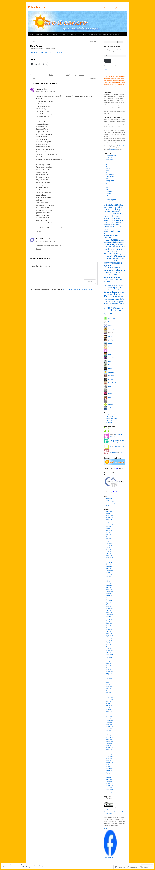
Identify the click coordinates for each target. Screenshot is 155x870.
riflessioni (110, 258)
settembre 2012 (109, 660)
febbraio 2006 (109, 777)
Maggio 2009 (109, 734)
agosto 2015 (109, 597)
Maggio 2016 (109, 580)
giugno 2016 (109, 578)
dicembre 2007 (109, 757)
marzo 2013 (108, 648)
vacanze (106, 275)
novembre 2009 (109, 722)
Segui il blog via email (112, 46)
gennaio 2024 (109, 511)
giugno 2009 (109, 732)
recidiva (107, 255)
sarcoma (120, 258)
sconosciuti (107, 261)
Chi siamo (47, 34)
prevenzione (116, 251)
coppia (123, 214)
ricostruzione (121, 256)
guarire (107, 237)
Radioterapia (109, 191)
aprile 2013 (108, 646)
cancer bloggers (116, 209)
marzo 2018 (108, 551)
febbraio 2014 (109, 629)
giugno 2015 (109, 601)
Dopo (107, 172)
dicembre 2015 (109, 589)
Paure (107, 187)
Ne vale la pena (109, 416)
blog (106, 209)
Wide (67, 75)
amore (106, 207)
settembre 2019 (109, 528)
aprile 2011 (108, 690)
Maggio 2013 (109, 644)
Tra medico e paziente (111, 199)
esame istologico (112, 222)
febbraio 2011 (109, 694)
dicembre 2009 (109, 720)
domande (107, 220)
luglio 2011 (108, 684)
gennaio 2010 (109, 718)
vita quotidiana (112, 277)
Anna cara (94, 41)
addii (105, 205)
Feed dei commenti (110, 504)
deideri (117, 216)
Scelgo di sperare (110, 420)
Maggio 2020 (109, 519)
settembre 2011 (109, 680)
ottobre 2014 (109, 616)
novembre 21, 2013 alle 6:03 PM (45, 91)
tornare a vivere (112, 267)
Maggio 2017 (109, 564)
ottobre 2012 (109, 658)
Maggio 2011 (109, 688)
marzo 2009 (108, 736)
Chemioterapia (109, 165)
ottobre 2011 (109, 679)
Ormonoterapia (109, 186)
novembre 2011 (109, 677)
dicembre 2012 (109, 654)
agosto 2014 (109, 620)
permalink (81, 75)
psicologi (107, 253)
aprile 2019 (108, 536)
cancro (117, 212)
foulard (117, 227)
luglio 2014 (108, 622)
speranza (108, 265)
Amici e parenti (109, 159)
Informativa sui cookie (38, 867)
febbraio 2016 (109, 585)
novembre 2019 (109, 525)
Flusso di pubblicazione (111, 502)
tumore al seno (112, 272)
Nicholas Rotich (114, 440)
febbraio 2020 (109, 521)
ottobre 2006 (109, 768)
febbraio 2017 (109, 566)
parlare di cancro (114, 246)
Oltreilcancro (37, 7)
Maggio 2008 (109, 749)
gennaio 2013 (109, 652)
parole (107, 249)
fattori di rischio (115, 224)
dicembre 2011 (109, 675)
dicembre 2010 (109, 698)
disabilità (119, 218)
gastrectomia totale (112, 231)
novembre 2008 (109, 743)
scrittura (115, 260)
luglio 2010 (108, 707)
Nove (32, 41)
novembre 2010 (109, 699)
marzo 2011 (108, 692)
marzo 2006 (108, 776)
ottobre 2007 (109, 760)
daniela (53, 48)
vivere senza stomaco (114, 279)
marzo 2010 (108, 715)
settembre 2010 (109, 703)
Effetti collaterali (110, 174)
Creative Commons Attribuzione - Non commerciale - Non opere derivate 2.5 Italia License (114, 811)
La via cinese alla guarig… (117, 441)
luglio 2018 (108, 547)
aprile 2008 (108, 751)
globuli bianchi (107, 233)
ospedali (108, 244)
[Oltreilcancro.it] (110, 855)
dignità (114, 218)
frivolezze (122, 227)
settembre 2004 (109, 785)
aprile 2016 (108, 582)
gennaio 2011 (109, 696)
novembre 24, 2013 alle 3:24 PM (45, 241)
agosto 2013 (109, 641)
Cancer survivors (109, 211)
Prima (107, 189)
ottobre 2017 (109, 559)
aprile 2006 (108, 774)
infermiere (114, 238)
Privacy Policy (114, 34)
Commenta (90, 281)
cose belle (109, 216)
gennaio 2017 (109, 568)
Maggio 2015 (109, 603)
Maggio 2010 (109, 711)
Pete (111, 446)
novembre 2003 (109, 791)
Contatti (84, 34)
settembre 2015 (109, 595)
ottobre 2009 (109, 724)
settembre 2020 (109, 517)
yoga (109, 282)
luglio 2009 (108, 730)
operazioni (121, 242)
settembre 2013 (109, 639)
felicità (106, 226)
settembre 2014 (109, 618)
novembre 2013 (109, 635)
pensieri (107, 251)
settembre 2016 (109, 572)
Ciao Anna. (36, 45)
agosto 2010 (109, 705)
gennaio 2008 (109, 755)
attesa (120, 206)
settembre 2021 (109, 513)
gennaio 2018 (109, 553)
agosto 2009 (109, 728)
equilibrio (106, 222)
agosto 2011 (109, 682)
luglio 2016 (108, 576)
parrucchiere (121, 249)
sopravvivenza (110, 262)
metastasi (106, 242)
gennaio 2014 (109, 631)
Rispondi (38, 231)
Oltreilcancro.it (107, 829)
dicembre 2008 (109, 741)
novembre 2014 (109, 614)
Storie (107, 197)
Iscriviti (108, 61)
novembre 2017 (109, 557)
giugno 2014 (109, 623)
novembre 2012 (109, 656)
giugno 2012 (109, 663)
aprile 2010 (108, 713)
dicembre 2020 (109, 515)
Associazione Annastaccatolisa (98, 34)
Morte (51, 75)
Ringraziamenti (75, 34)
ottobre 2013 (109, 637)
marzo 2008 (108, 753)
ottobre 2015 (109, 593)
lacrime (107, 239)
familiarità (107, 225)
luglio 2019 (108, 532)
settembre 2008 (109, 747)
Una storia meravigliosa (111, 418)
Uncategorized (109, 201)
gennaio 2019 (109, 540)
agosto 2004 (109, 787)
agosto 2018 (109, 545)
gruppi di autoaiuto (111, 235)
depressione (108, 218)
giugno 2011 (109, 686)
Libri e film (108, 182)
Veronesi (111, 275)
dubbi (112, 221)
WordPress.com (109, 506)
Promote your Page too (109, 857)
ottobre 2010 (109, 701)
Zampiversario (109, 422)
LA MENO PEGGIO (111, 415)
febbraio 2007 (109, 766)
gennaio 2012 (109, 673)
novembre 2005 (109, 781)
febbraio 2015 (109, 608)
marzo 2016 (108, 584)
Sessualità (108, 193)
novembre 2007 (109, 758)
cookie (119, 125)
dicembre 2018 (109, 542)
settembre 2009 (109, 726)
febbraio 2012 (109, 671)
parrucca (114, 249)
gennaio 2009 (109, 739)
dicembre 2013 (109, 633)
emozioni (118, 220)
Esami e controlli (110, 176)
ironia (119, 238)
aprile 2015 (108, 604)
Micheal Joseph (114, 452)
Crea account (109, 498)
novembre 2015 (109, 591)
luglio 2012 (108, 661)
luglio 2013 (108, 642)
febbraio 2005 (109, 783)
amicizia (119, 204)
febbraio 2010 (109, 717)
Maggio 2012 (109, 665)
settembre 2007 (109, 762)
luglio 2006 (108, 772)
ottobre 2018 (109, 544)
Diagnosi (108, 168)
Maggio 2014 (109, 625)
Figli (107, 178)
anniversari (113, 207)
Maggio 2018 (109, 549)
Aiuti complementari (111, 155)
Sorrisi (107, 195)
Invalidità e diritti (110, 180)
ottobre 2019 (109, 526)
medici (114, 239)
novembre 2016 (109, 570)
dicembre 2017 (109, 555)
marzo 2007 (108, 764)
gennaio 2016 (109, 587)
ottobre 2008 (109, 745)
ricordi (114, 255)
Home (32, 34)
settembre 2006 (109, 770)
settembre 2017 (109, 561)
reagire (120, 254)
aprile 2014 (108, 627)
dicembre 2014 (109, 612)
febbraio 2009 (109, 738)
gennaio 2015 (109, 610)
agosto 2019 (109, 530)
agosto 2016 (109, 574)
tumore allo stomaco (114, 269)
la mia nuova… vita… (119, 446)
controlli (117, 213)
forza (111, 226)
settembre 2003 (109, 793)
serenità (121, 261)
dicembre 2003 (109, 789)
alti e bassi (111, 205)
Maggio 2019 (109, 534)
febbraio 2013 (109, 650)
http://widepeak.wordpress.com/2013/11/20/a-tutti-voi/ (48, 52)
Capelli (107, 163)
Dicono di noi (56, 34)
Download (65, 34)
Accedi (107, 500)
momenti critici (113, 242)
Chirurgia (108, 167)
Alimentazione (109, 157)
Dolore (107, 170)
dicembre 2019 (109, 523)
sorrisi (119, 262)
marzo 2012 (108, 669)
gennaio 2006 (109, 779)
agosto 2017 (109, 563)
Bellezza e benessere (111, 161)
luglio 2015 (108, 599)
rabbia (115, 253)
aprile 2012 (108, 667)
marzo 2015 (108, 606)
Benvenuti (39, 34)
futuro (107, 228)
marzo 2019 (108, 538)
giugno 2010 (109, 709)
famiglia (118, 222)
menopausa (121, 240)
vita (115, 274)
